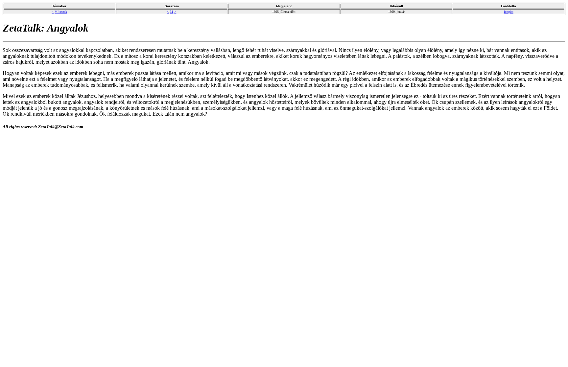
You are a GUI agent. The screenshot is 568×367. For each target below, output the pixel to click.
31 (171, 11)
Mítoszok (61, 11)
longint (508, 11)
